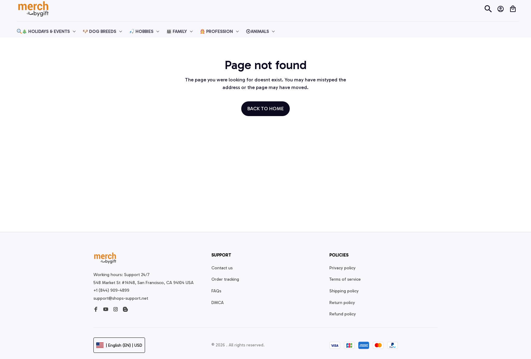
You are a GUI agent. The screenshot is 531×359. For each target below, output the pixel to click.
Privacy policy (342, 268)
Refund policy (342, 314)
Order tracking (225, 279)
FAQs (216, 291)
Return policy (342, 302)
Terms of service (345, 279)
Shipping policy (344, 291)
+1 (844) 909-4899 (111, 290)
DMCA (217, 302)
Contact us (222, 268)
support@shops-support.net (120, 298)
